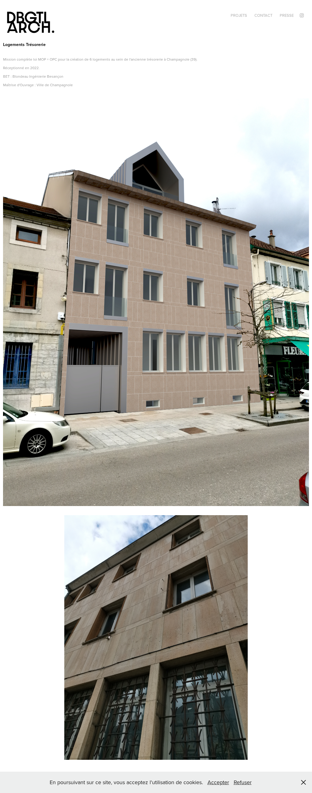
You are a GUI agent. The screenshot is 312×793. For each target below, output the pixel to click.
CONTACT (263, 15)
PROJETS (239, 15)
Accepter (218, 782)
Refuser (243, 782)
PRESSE (287, 15)
